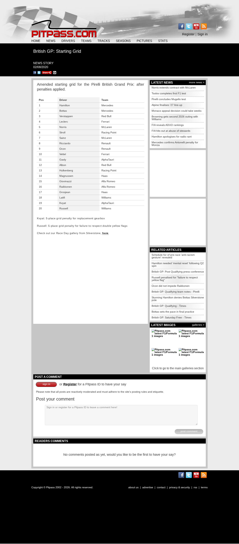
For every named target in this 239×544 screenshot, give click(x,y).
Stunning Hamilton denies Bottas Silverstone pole (178, 299)
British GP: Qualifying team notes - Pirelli (175, 291)
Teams (86, 40)
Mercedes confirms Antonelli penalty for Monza (175, 143)
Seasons (123, 40)
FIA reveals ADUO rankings (168, 124)
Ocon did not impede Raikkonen (171, 285)
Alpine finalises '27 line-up (167, 104)
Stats (163, 40)
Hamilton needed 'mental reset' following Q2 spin (178, 264)
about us (133, 487)
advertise (147, 487)
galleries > (198, 324)
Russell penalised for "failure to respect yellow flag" (175, 279)
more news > (196, 82)
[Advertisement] (119, 9)
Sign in (202, 34)
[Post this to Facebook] (34, 72)
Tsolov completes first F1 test (169, 93)
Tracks (103, 40)
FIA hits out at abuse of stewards (171, 130)
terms (204, 487)
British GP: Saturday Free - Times (171, 317)
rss (195, 487)
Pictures (144, 40)
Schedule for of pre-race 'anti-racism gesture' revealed (173, 256)
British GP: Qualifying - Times (169, 305)
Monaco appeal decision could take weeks (176, 110)
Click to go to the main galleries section (178, 368)
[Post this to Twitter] (39, 72)
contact (161, 487)
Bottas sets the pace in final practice (173, 311)
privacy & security (179, 487)
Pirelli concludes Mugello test (169, 99)
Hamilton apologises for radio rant (172, 136)
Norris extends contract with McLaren (174, 87)
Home (35, 40)
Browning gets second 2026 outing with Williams (175, 118)
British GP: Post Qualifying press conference (178, 271)
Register (188, 34)
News (50, 40)
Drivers (68, 40)
